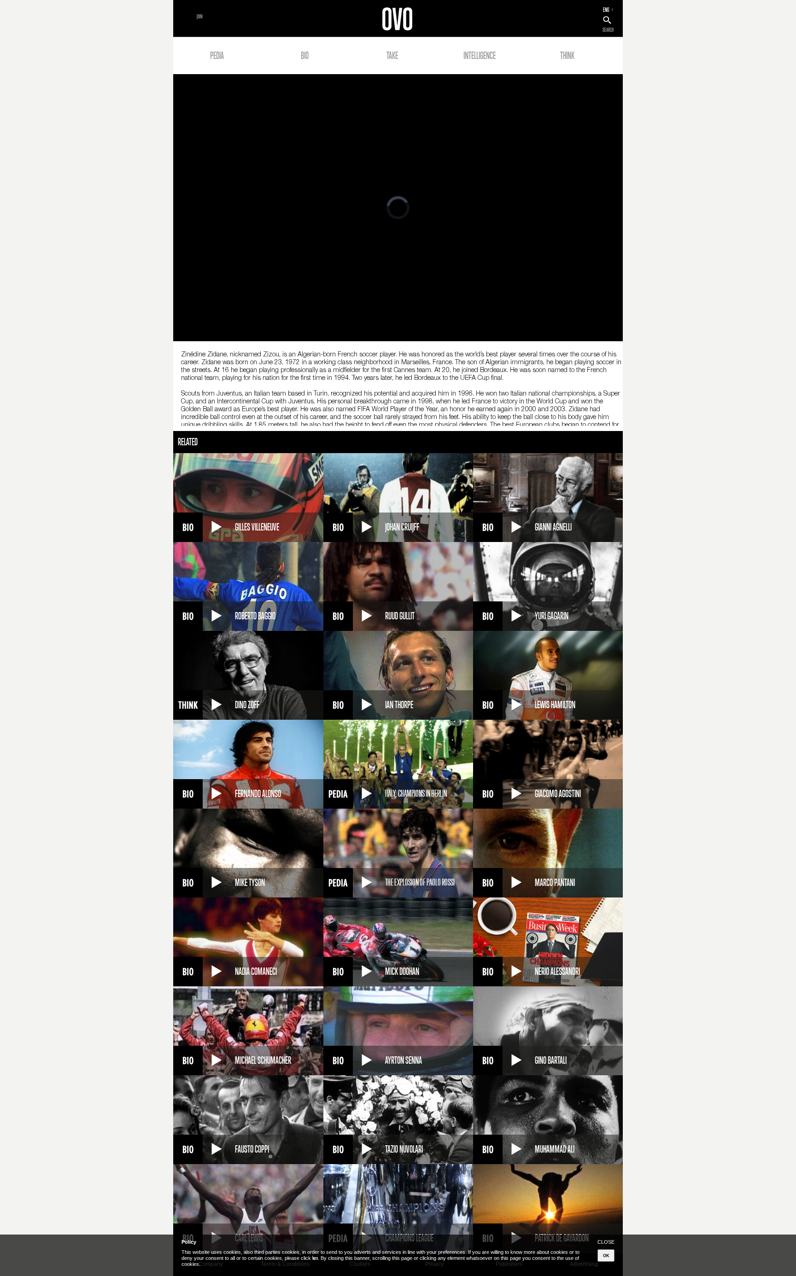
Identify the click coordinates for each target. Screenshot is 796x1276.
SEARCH (608, 30)
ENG (606, 9)
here (315, 1258)
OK (606, 1255)
